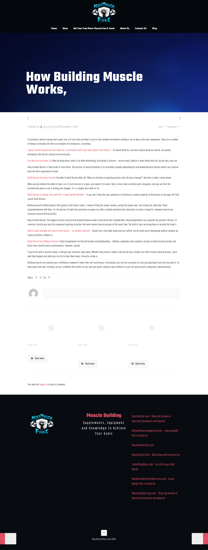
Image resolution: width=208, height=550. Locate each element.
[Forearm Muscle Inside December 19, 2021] (8, 538)
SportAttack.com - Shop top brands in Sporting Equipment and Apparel (151, 419)
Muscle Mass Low (42, 350)
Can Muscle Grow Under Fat (40, 161)
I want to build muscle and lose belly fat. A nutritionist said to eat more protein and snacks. (69, 150)
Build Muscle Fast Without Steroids (43, 242)
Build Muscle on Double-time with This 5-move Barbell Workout (56, 195)
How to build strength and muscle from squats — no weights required (59, 231)
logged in (43, 385)
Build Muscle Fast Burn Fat (39, 178)
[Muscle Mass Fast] (104, 12)
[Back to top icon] (104, 533)
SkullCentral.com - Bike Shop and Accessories (156, 455)
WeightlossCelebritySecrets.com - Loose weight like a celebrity (153, 481)
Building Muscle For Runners (95, 352)
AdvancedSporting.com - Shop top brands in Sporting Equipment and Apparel (154, 496)
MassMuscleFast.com (143, 445)
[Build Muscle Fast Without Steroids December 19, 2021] (200, 538)
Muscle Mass (49, 127)
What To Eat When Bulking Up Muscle (150, 352)
